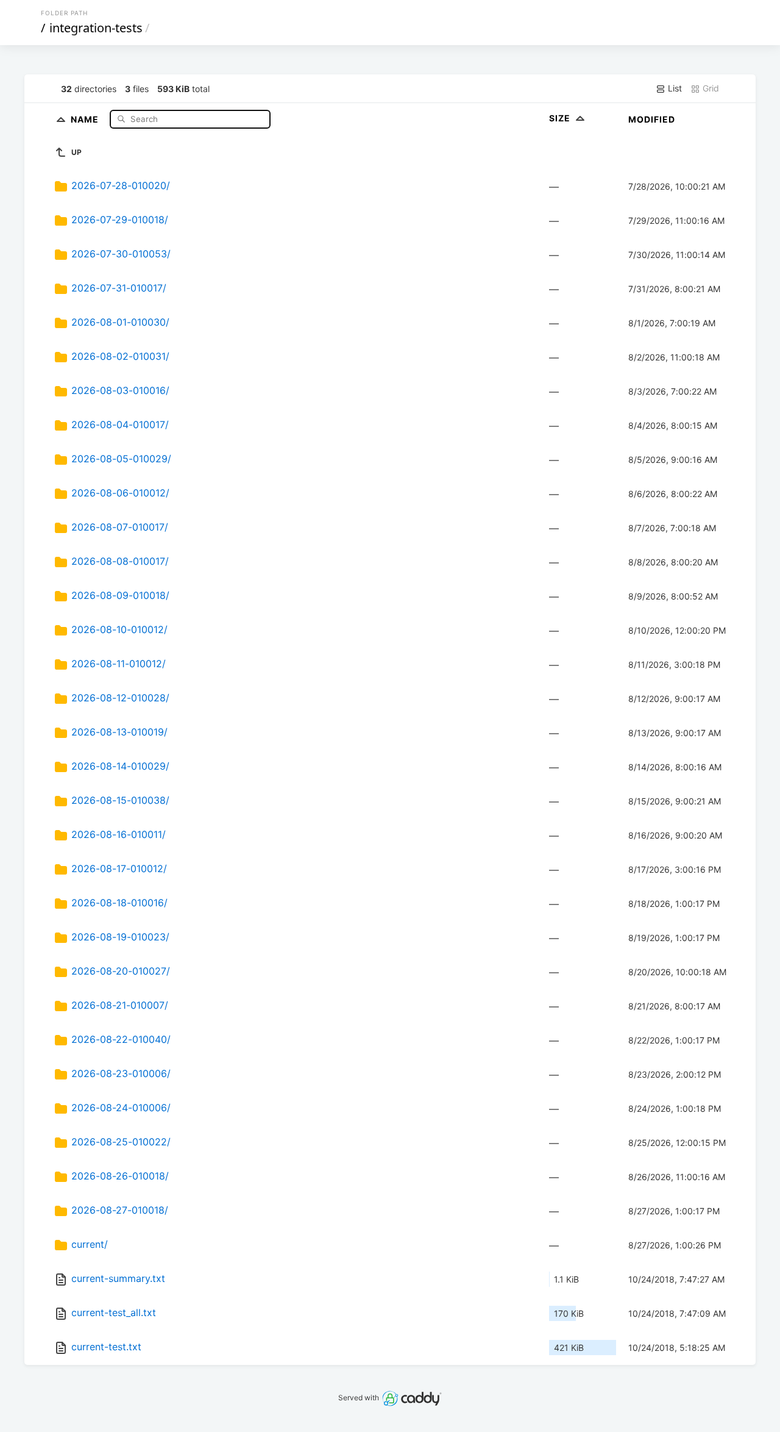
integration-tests (96, 28)
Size (561, 118)
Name (86, 118)
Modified (651, 119)
